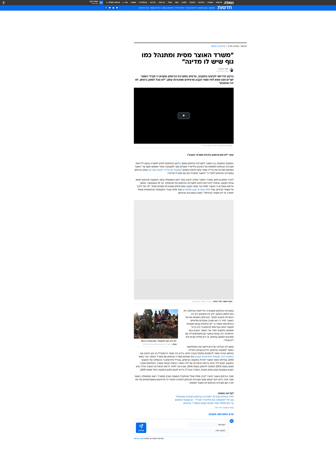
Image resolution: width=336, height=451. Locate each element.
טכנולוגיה (143, 3)
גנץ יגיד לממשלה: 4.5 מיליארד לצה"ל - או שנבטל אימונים (204, 400)
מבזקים (212, 8)
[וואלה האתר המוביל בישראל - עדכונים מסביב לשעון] (229, 2)
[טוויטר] (109, 7)
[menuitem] (217, 2)
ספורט (210, 3)
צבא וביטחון (202, 8)
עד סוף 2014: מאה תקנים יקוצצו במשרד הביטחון (208, 403)
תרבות (192, 3)
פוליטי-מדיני (179, 8)
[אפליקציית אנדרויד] (117, 7)
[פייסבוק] (106, 7)
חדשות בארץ (191, 8)
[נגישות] (3, 2)
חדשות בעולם (167, 8)
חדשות (219, 3)
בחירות (201, 3)
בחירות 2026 (155, 8)
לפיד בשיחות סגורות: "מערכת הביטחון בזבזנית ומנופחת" (205, 397)
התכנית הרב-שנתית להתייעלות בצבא (214, 357)
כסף (177, 3)
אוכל (170, 3)
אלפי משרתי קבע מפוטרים (196, 190)
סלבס (184, 3)
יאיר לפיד (218, 408)
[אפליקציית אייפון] (113, 7)
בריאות (162, 3)
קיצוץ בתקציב (228, 408)
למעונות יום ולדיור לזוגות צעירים (165, 170)
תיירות (153, 3)
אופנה (133, 3)
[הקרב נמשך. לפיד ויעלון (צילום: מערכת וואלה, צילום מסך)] (184, 252)
